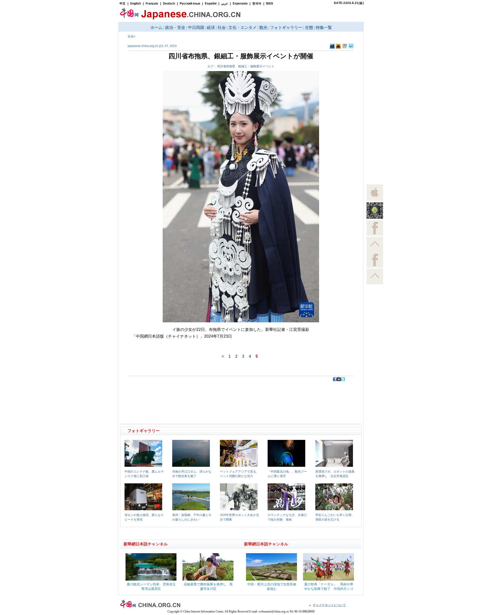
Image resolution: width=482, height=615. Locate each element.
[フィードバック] (332, 46)
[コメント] (351, 46)
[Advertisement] (181, 392)
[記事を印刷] (338, 46)
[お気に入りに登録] (344, 46)
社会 (131, 36)
